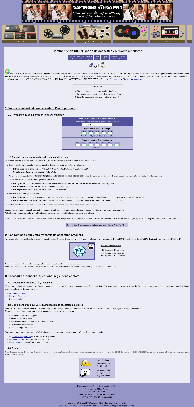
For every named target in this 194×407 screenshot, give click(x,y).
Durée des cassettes (80, 58)
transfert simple (17, 339)
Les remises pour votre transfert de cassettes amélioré (99, 94)
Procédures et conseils (18, 293)
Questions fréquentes (17, 296)
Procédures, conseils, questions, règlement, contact (98, 96)
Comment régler (114, 58)
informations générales (21, 336)
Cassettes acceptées (72, 58)
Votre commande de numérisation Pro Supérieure (97, 91)
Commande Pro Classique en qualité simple (128, 79)
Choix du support (89, 58)
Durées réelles (97, 58)
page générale (16, 342)
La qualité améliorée (105, 58)
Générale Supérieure (122, 58)
